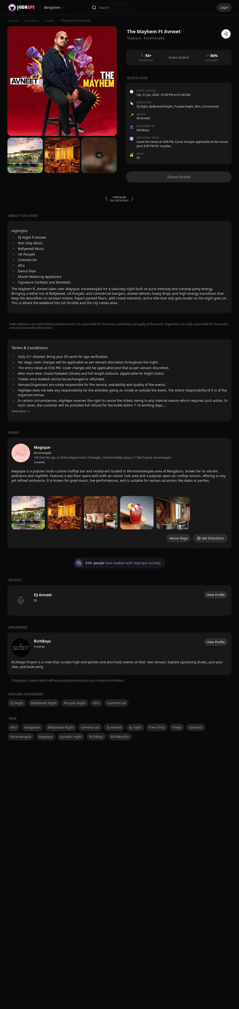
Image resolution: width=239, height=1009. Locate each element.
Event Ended (178, 177)
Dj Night (142, 106)
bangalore (32, 727)
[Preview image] (28, 512)
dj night (135, 727)
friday (176, 727)
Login (224, 7)
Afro (197, 106)
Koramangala (154, 38)
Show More (18, 411)
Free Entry (157, 727)
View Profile (216, 594)
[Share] (226, 34)
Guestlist (196, 727)
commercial (90, 727)
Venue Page (178, 538)
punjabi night (71, 736)
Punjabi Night (183, 106)
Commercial (210, 106)
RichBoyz (96, 736)
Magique (46, 736)
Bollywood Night (161, 106)
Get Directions (213, 538)
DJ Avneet (114, 727)
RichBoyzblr (120, 736)
